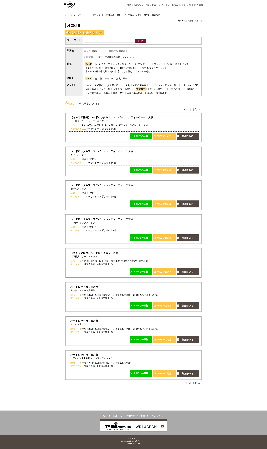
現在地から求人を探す (86, 32)
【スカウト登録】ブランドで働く (133, 71)
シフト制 (125, 85)
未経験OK (99, 85)
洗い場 (169, 64)
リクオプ (138, 443)
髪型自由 (140, 89)
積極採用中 (161, 92)
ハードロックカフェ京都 (84, 287)
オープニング (155, 85)
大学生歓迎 (90, 89)
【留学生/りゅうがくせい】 (153, 67)
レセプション (156, 64)
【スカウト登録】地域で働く (99, 71)
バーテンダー (140, 64)
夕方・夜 (109, 78)
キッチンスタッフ (122, 64)
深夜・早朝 (121, 78)
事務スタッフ (182, 64)
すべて (88, 64)
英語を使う (118, 92)
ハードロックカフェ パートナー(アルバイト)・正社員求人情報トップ (95, 14)
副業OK (149, 92)
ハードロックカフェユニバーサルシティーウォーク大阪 (102, 151)
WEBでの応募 (164, 136)
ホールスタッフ (102, 64)
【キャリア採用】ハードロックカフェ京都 (94, 253)
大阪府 (198, 20)
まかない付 (104, 89)
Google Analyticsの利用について (133, 441)
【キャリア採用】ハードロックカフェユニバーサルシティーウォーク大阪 (112, 117)
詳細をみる (187, 136)
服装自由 (117, 89)
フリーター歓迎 (93, 92)
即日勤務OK (189, 89)
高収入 (106, 92)
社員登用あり (139, 85)
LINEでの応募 (141, 136)
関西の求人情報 (135, 14)
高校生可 (129, 89)
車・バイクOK (190, 85)
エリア (87, 50)
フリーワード (73, 40)
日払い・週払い (156, 89)
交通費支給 (112, 85)
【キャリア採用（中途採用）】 (100, 67)
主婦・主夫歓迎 (134, 92)
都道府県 (113, 50)
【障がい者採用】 (128, 67)
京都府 (190, 20)
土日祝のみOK (173, 89)
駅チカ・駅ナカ (173, 85)
